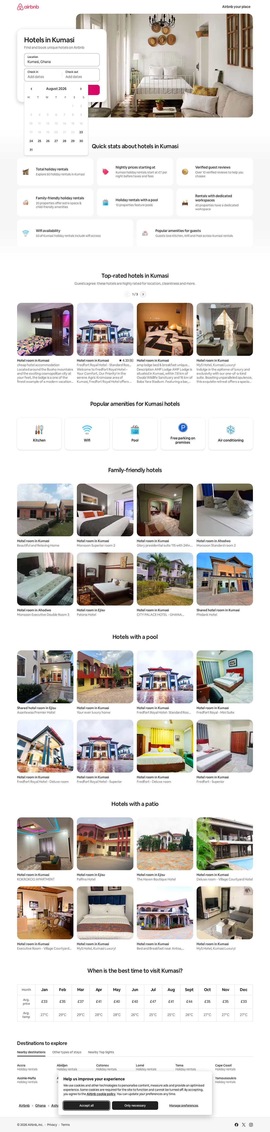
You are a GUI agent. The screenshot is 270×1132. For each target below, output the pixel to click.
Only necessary (135, 1105)
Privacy (52, 1125)
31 (31, 150)
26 (48, 141)
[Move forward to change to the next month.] (80, 89)
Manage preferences (183, 1105)
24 (31, 141)
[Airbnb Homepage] (28, 6)
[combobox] (62, 61)
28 (64, 141)
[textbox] (43, 76)
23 (81, 132)
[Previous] (127, 294)
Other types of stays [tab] (66, 1052)
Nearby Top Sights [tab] (101, 1052)
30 (81, 141)
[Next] (143, 294)
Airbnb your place (236, 6)
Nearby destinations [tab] (31, 1052)
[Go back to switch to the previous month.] (31, 89)
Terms (65, 1125)
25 (39, 141)
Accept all (86, 1105)
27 (56, 141)
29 (72, 141)
